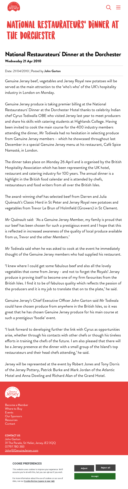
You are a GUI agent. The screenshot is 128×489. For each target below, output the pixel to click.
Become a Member (16, 405)
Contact (10, 424)
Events (9, 412)
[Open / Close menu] (118, 6)
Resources (11, 420)
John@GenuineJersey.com (21, 450)
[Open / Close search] (109, 6)
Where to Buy (13, 409)
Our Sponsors (13, 416)
